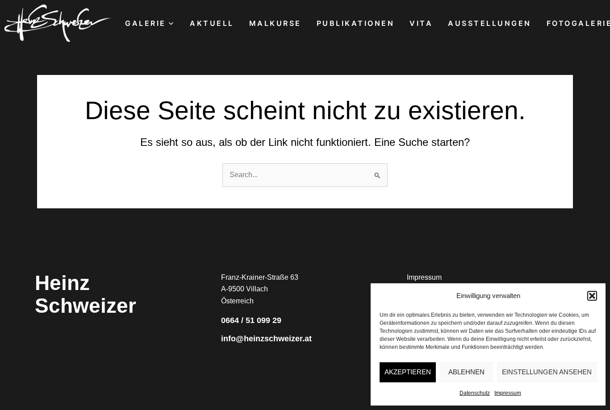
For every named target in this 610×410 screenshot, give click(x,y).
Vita (421, 23)
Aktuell (212, 23)
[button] (592, 295)
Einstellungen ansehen (547, 372)
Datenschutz (475, 393)
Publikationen (356, 23)
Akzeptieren (407, 372)
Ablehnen (466, 372)
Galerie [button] (145, 23)
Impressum (507, 393)
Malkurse (275, 23)
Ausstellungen (489, 23)
